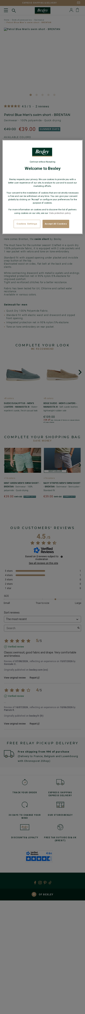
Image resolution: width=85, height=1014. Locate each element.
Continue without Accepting (42, 162)
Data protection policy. (60, 212)
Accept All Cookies (56, 223)
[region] (42, 187)
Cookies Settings (27, 223)
